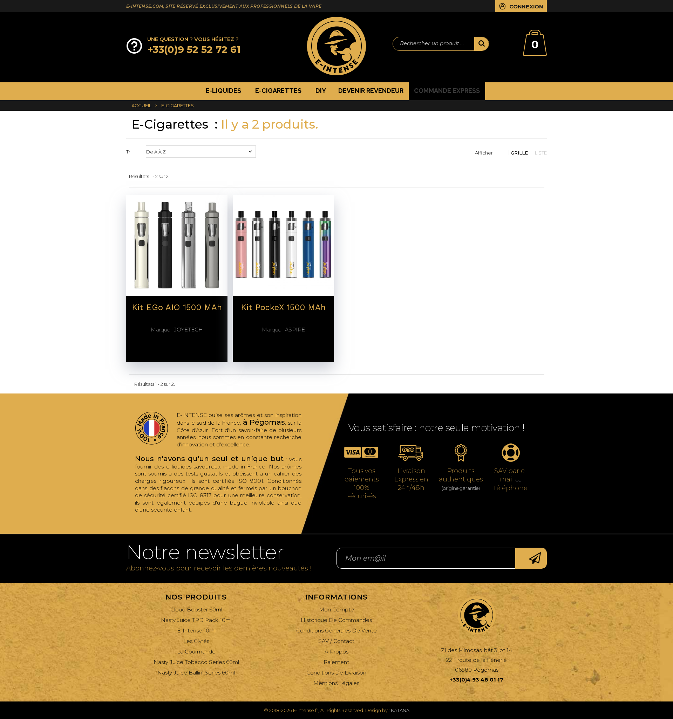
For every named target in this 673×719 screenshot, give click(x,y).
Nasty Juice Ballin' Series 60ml (196, 672)
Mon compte (336, 609)
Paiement (336, 662)
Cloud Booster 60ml (196, 609)
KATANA (400, 710)
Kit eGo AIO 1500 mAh (177, 307)
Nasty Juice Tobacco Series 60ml (196, 662)
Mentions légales (336, 683)
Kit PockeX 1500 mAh (283, 307)
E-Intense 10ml (196, 630)
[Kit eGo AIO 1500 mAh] (176, 244)
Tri (128, 152)
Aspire (283, 330)
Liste (541, 153)
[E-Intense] (336, 46)
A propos (336, 651)
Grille (519, 153)
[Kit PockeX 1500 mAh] (283, 244)
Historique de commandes (336, 620)
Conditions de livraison (336, 672)
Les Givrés (196, 641)
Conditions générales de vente (336, 630)
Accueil (141, 105)
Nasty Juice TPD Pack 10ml (196, 620)
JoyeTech (177, 330)
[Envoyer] (531, 558)
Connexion (526, 6)
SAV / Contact (336, 641)
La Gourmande (196, 651)
